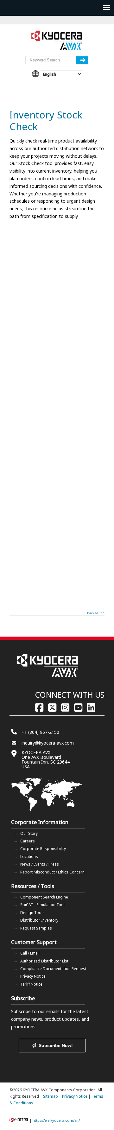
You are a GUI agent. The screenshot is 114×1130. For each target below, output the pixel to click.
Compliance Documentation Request (53, 968)
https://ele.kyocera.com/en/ (56, 1120)
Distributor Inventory (39, 920)
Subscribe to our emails (35, 1011)
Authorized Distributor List (44, 961)
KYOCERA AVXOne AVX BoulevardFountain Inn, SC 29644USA (46, 759)
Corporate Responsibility (43, 848)
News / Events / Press (39, 864)
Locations (29, 856)
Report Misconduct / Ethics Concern (52, 872)
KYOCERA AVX (57, 40)
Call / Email (30, 953)
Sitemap (50, 1096)
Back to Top (95, 613)
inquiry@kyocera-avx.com (48, 743)
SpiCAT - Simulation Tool (42, 904)
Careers (27, 841)
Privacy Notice (33, 976)
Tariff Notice (31, 984)
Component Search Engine (44, 897)
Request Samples (36, 928)
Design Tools (32, 912)
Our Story (29, 833)
